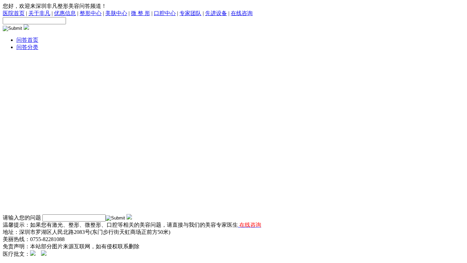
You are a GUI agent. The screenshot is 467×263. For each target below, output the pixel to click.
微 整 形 (140, 13)
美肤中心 (116, 13)
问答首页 (27, 40)
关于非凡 (39, 13)
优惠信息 (65, 13)
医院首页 (14, 13)
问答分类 (27, 47)
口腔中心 (165, 13)
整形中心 (91, 13)
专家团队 (190, 13)
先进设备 (216, 13)
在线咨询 (242, 13)
